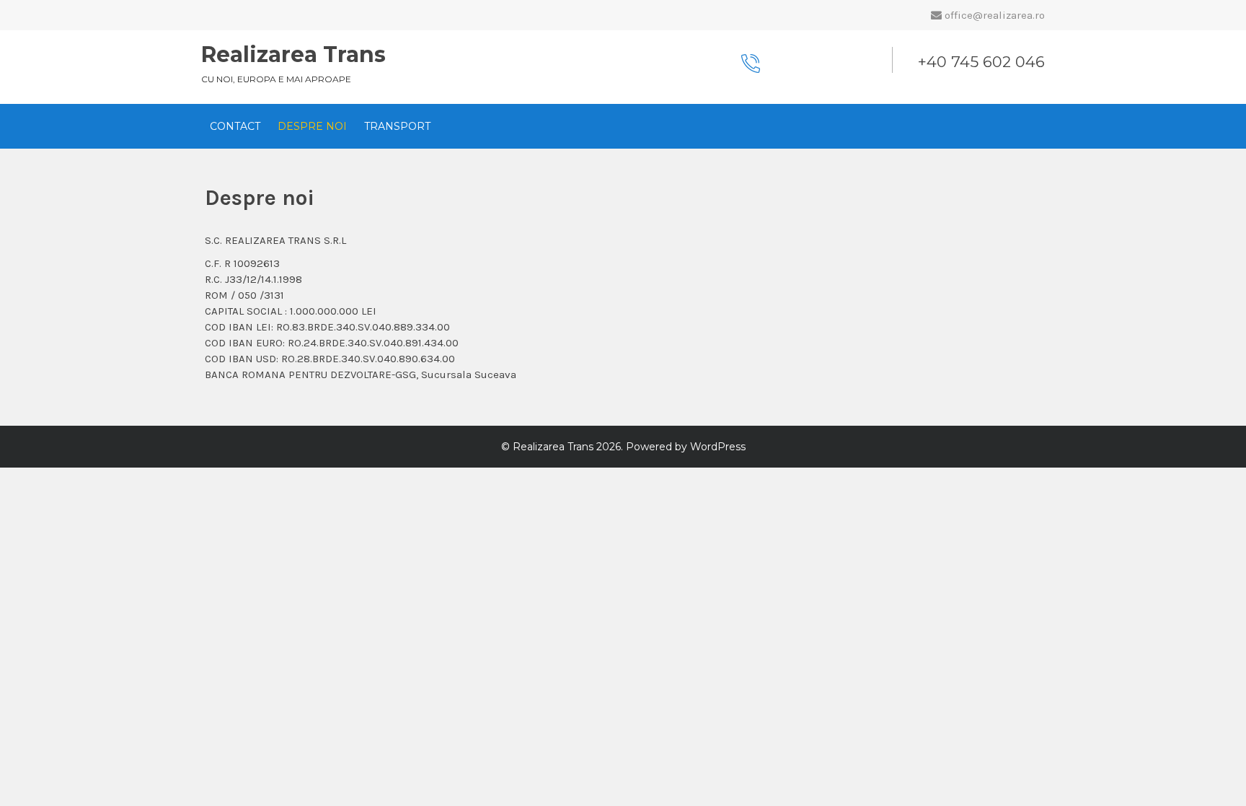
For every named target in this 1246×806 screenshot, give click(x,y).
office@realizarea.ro (995, 15)
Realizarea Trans (293, 54)
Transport (397, 126)
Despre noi (312, 126)
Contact (235, 126)
